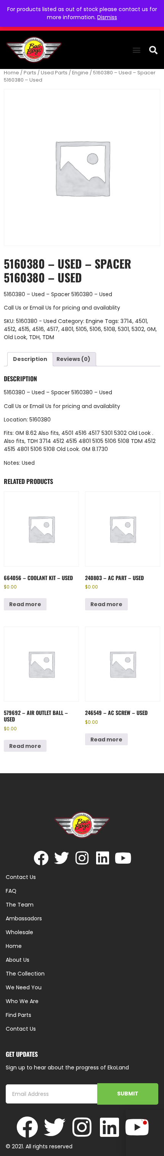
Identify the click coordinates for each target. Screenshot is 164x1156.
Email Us (41, 308)
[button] (136, 50)
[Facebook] (41, 858)
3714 (126, 321)
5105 (81, 329)
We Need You (24, 987)
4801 (67, 329)
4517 (52, 329)
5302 (138, 329)
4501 (141, 321)
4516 (38, 329)
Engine (80, 72)
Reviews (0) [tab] (73, 359)
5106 (95, 329)
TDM (48, 337)
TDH (34, 337)
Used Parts (54, 72)
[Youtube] (123, 858)
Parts (30, 72)
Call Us (12, 308)
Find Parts (18, 1015)
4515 (23, 329)
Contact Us (21, 1029)
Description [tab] (30, 359)
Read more (25, 604)
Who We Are (22, 1001)
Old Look (15, 337)
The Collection (25, 973)
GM (151, 329)
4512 (9, 329)
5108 (109, 329)
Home (11, 72)
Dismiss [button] (107, 17)
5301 (123, 329)
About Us (17, 960)
